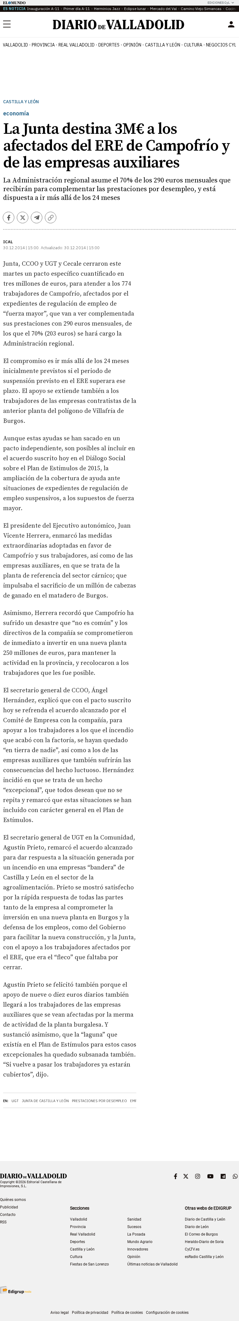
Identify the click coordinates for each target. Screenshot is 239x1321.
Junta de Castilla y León (45, 1101)
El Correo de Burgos (201, 1234)
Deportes (109, 45)
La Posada (136, 1234)
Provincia (43, 45)
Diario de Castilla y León (205, 1219)
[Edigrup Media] (15, 1290)
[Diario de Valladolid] (119, 24)
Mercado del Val (163, 8)
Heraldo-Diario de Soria (204, 1242)
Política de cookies (127, 1312)
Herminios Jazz (107, 8)
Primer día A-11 (76, 8)
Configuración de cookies (167, 1312)
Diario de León (197, 1227)
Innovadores (137, 1249)
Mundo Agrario (139, 1242)
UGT (15, 1101)
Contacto (8, 1214)
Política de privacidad (90, 1312)
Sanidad (134, 1219)
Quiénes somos (13, 1200)
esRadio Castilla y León (204, 1257)
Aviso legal (59, 1312)
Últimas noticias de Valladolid (152, 1264)
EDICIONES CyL (219, 2)
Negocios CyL (221, 45)
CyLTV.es (192, 1249)
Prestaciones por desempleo (99, 1101)
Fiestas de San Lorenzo (89, 1264)
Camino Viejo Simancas (201, 8)
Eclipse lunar (135, 8)
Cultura (193, 45)
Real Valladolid (77, 45)
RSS (3, 1222)
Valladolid (15, 45)
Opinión (132, 45)
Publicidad (9, 1207)
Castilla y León (162, 45)
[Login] (231, 24)
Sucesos (134, 1227)
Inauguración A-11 (43, 8)
